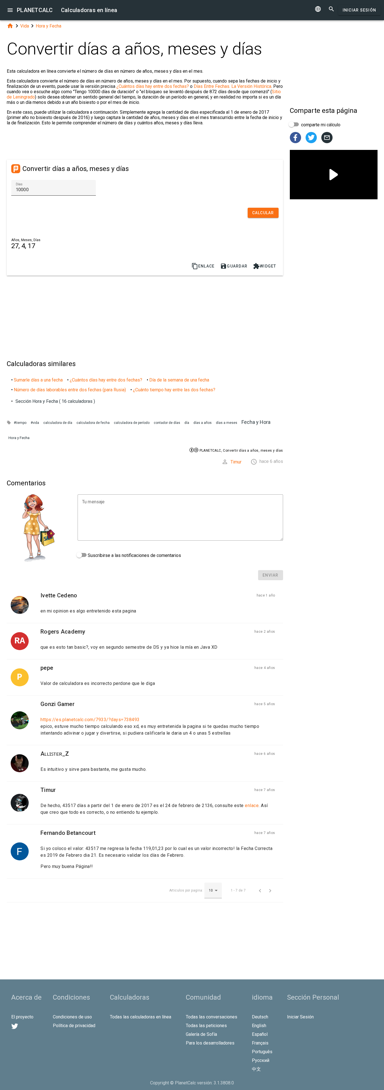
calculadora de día (57, 423)
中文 (256, 1069)
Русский (260, 1060)
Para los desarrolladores (210, 1043)
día (186, 423)
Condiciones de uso (72, 1017)
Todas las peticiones (206, 1025)
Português (262, 1051)
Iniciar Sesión (359, 10)
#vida (35, 423)
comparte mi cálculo (320, 124)
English (259, 1025)
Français (260, 1043)
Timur (236, 462)
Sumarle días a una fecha (38, 380)
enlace (252, 805)
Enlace (203, 266)
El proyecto (22, 1017)
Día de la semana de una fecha (179, 380)
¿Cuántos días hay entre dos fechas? (152, 86)
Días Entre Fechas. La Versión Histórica (232, 86)
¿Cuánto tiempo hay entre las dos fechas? (174, 389)
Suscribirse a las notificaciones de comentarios (134, 555)
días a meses (226, 423)
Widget (264, 266)
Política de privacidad (74, 1025)
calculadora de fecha (93, 423)
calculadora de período (132, 423)
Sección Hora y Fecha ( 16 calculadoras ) (55, 401)
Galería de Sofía (201, 1034)
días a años (202, 423)
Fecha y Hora (255, 422)
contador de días (167, 423)
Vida (24, 26)
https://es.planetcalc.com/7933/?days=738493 (90, 719)
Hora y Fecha (48, 26)
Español (260, 1034)
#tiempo (20, 423)
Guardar (233, 266)
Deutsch (260, 1017)
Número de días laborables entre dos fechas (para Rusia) (70, 389)
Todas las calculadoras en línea (140, 1017)
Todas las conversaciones (211, 1017)
